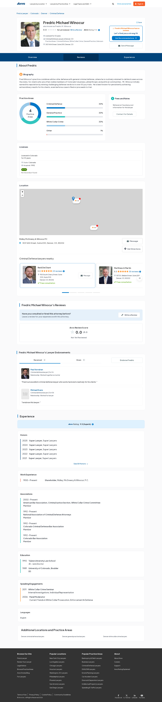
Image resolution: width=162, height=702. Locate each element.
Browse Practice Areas (25, 669)
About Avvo (118, 658)
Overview (32, 57)
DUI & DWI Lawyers (88, 669)
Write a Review (76, 30)
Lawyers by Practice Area (59, 4)
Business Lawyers (88, 662)
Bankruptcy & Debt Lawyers (92, 658)
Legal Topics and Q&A (81, 4)
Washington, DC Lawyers (59, 673)
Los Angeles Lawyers (57, 662)
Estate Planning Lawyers (90, 673)
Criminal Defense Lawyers (91, 666)
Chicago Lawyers (56, 666)
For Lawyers (21, 677)
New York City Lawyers (58, 658)
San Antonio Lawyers (57, 684)
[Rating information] (99, 30)
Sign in (140, 4)
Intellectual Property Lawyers (92, 684)
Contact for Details (124, 114)
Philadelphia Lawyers (57, 677)
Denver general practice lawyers (73, 636)
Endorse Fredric (127, 360)
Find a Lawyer (22, 658)
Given (80, 360)
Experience (129, 57)
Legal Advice (21, 666)
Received (39, 360)
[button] (126, 38)
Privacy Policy (34, 695)
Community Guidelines (62, 695)
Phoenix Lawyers (56, 680)
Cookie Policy (47, 695)
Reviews (81, 57)
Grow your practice (124, 4)
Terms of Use (22, 695)
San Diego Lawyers (56, 688)
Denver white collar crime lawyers (115, 636)
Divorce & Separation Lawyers (92, 680)
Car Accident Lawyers (90, 677)
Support (117, 666)
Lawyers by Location (37, 4)
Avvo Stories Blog (23, 673)
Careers (117, 662)
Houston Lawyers (56, 669)
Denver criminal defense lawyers (32, 636)
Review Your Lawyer (24, 662)
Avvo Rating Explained (122, 669)
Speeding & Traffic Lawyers (91, 688)
